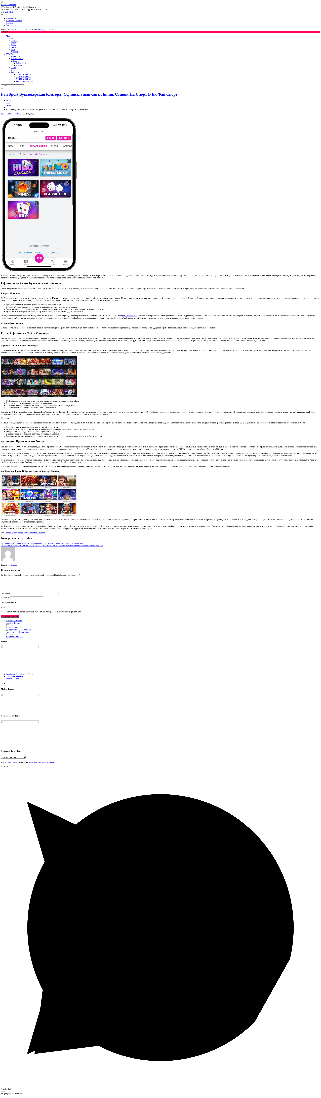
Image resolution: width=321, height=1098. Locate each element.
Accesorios (15, 56)
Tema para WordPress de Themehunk (44, 762)
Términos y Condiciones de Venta (19, 674)
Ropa (13, 70)
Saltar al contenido (8, 5)
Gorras (13, 68)
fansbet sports (39, 533)
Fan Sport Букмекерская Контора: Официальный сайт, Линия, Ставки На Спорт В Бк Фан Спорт (89, 94)
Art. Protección (17, 59)
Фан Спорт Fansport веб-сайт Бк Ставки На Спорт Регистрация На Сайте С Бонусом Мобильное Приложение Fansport (52, 545)
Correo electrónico (9, 602)
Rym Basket (12, 762)
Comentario (5, 593)
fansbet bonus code (129, 316)
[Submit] (2, 88)
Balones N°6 (21, 63)
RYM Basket (11, 54)
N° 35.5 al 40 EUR (23, 77)
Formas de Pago (12, 679)
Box (12, 38)
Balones (14, 61)
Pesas (13, 50)
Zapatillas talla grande (24, 81)
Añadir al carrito (12, 627)
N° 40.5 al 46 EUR (23, 79)
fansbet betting (11, 533)
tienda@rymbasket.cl (46, 29)
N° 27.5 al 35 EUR (23, 74)
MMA (13, 47)
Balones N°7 (21, 65)
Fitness (14, 43)
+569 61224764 (15, 29)
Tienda (3, 114)
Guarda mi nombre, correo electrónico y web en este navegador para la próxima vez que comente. (42, 612)
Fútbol (13, 45)
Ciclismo (14, 40)
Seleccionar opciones (14, 636)
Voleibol (14, 52)
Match (8, 36)
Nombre (5, 598)
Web (3, 607)
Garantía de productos (14, 676)
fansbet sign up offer (26, 533)
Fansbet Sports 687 (14, 114)
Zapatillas (15, 72)
